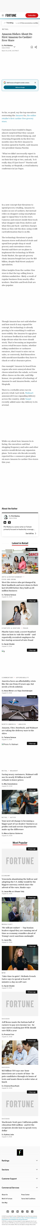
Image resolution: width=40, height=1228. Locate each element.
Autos (13, 817)
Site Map (4, 1203)
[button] (8, 47)
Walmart (29, 393)
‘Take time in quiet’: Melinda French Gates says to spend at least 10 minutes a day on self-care (19, 979)
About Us (5, 1194)
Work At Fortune (7, 1198)
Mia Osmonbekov (10, 784)
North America (9, 724)
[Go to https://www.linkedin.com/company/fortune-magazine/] (17, 1211)
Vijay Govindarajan (25, 691)
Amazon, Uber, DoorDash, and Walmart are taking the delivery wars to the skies (20, 730)
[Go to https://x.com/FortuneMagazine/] (12, 1211)
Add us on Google (20, 87)
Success (6, 1018)
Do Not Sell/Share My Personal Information (18, 1219)
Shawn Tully (19, 891)
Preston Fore (9, 1034)
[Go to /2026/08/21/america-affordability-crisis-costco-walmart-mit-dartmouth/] (20, 662)
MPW (4, 973)
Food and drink (9, 579)
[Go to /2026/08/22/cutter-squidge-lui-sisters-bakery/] (20, 561)
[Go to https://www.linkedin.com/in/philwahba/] (5, 522)
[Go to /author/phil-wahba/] (6, 517)
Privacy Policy (21, 1217)
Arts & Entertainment (12, 577)
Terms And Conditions (28, 1198)
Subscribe (32, 15)
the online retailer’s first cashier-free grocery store (19, 118)
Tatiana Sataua (10, 595)
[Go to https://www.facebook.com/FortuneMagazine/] (7, 1211)
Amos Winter (9, 691)
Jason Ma (7, 891)
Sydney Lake (9, 1134)
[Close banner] (35, 83)
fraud (25, 628)
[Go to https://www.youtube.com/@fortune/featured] (32, 1211)
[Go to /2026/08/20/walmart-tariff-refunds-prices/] (20, 755)
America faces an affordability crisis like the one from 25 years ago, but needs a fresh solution (19, 684)
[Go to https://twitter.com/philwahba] (9, 522)
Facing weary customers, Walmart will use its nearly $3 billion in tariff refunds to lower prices (20, 777)
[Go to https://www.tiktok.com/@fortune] (27, 1211)
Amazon (19, 115)
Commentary (7, 677)
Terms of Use (13, 1217)
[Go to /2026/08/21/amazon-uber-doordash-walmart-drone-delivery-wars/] (20, 709)
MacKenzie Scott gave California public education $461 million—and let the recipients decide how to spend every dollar (20, 1126)
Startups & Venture (11, 628)
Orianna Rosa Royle (11, 1086)
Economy (6, 875)
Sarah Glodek (9, 644)
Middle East (7, 924)
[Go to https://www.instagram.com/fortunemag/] (22, 1211)
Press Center (25, 1194)
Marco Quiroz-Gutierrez (13, 833)
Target (28, 399)
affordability (22, 677)
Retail (5, 29)
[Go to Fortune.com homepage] (11, 15)
